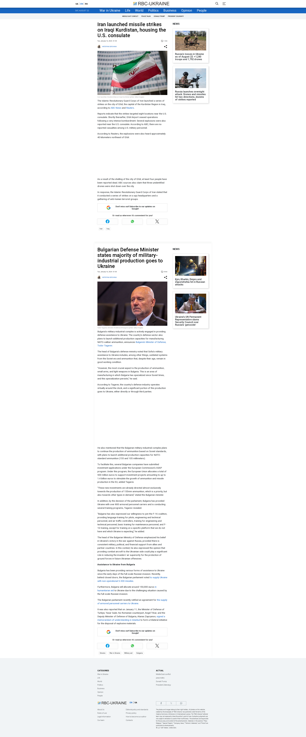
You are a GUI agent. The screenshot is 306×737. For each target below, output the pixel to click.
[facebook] (161, 703)
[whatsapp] (181, 703)
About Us (100, 710)
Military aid (128, 653)
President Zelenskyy (176, 16)
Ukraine (102, 653)
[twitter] (171, 703)
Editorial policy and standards (137, 710)
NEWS (176, 23)
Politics (153, 10)
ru (86, 4)
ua (77, 4)
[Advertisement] (132, 158)
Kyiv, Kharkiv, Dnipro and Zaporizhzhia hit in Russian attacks (190, 282)
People (202, 10)
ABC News (116, 107)
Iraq (108, 229)
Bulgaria (140, 653)
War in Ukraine (110, 10)
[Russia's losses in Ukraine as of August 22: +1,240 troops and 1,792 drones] (190, 41)
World (139, 10)
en (81, 4)
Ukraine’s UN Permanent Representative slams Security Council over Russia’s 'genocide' (188, 321)
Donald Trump (159, 16)
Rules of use (102, 713)
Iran (101, 229)
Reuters (130, 107)
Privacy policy (131, 713)
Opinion (186, 10)
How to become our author (136, 717)
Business (169, 10)
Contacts (129, 720)
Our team (100, 720)
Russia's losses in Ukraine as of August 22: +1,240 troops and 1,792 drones (189, 57)
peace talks (146, 16)
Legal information (104, 717)
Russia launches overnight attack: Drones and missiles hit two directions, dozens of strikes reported (190, 95)
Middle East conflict (130, 16)
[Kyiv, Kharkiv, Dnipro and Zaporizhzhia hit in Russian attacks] (190, 266)
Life (127, 10)
